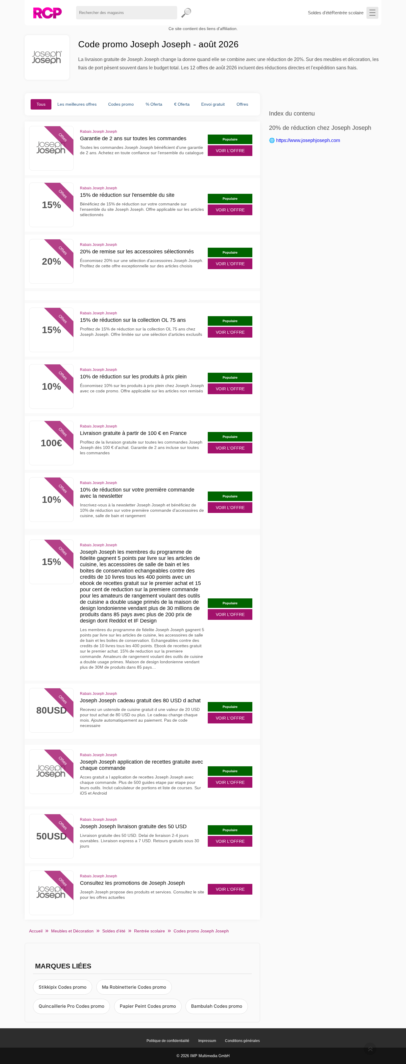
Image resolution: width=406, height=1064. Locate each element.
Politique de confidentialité (168, 1041)
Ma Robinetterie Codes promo (134, 987)
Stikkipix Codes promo (62, 987)
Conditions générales (242, 1041)
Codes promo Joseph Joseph (201, 931)
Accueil (36, 931)
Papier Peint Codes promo (148, 1006)
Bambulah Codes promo (216, 1006)
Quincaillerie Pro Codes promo (71, 1006)
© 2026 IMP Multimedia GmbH (203, 1056)
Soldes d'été (320, 12)
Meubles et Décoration (72, 931)
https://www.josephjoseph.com (308, 140)
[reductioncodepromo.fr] (47, 12)
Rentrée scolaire (347, 12)
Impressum (207, 1041)
